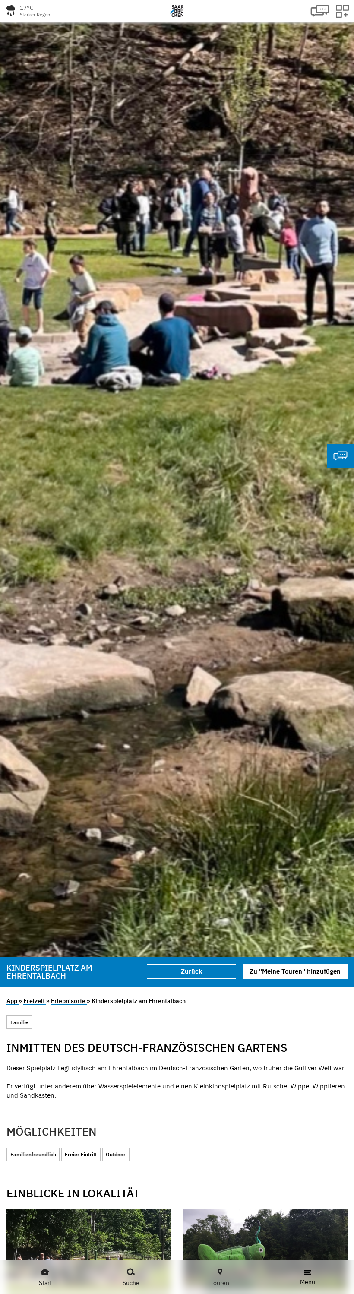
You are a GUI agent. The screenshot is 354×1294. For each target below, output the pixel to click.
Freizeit (34, 1001)
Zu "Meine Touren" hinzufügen (295, 971)
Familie (19, 1022)
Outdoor (116, 1154)
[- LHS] (88, 1250)
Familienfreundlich (33, 1154)
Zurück (191, 971)
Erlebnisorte (69, 1001)
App (12, 1001)
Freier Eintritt (81, 1154)
